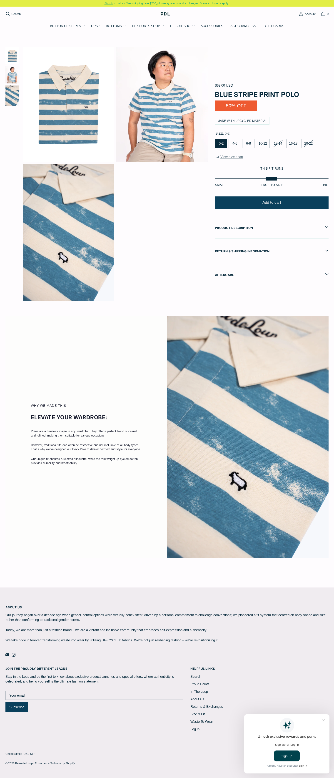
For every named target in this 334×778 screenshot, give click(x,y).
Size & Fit (197, 714)
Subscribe (16, 707)
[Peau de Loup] (166, 13)
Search (195, 676)
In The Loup (199, 691)
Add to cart (271, 202)
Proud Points (199, 684)
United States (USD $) (19, 753)
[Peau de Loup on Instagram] (13, 655)
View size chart (231, 156)
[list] (115, 174)
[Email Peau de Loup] (7, 655)
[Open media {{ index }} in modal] (69, 104)
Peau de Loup (24, 763)
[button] (66, 26)
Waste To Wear (201, 721)
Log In (194, 729)
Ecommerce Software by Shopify (55, 763)
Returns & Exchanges (206, 706)
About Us (197, 699)
